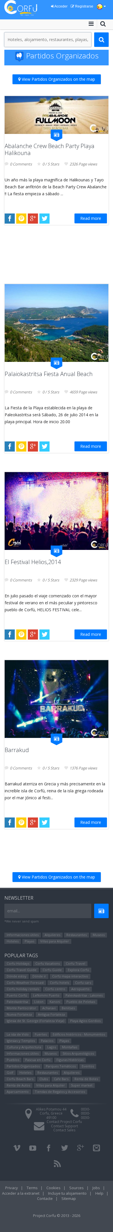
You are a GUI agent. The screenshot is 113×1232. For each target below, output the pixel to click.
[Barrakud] (56, 699)
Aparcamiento (18, 1091)
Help (99, 1193)
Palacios (47, 1040)
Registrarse (83, 6)
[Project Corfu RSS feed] (57, 1164)
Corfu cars (83, 982)
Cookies (53, 1187)
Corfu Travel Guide (22, 970)
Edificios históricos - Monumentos (79, 1034)
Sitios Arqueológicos (78, 1053)
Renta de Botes (86, 1079)
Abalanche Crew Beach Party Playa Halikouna (49, 149)
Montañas (69, 1047)
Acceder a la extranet (20, 1193)
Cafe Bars (61, 1079)
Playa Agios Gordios (85, 1021)
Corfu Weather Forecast (25, 982)
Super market (81, 1085)
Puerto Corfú (17, 995)
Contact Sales (64, 1130)
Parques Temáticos (61, 1066)
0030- (85, 1109)
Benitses (68, 1008)
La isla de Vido (18, 1034)
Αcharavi (49, 1008)
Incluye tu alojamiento (67, 1193)
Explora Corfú (78, 970)
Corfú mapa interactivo (70, 976)
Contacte (45, 1198)
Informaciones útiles (23, 935)
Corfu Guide (52, 970)
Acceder (61, 6)
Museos (99, 935)
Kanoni (55, 1001)
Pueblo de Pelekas (80, 1001)
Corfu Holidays (18, 963)
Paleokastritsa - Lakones (84, 995)
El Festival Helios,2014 (33, 562)
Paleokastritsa (17, 1001)
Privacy (11, 1187)
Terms (32, 1187)
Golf (10, 1072)
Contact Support (64, 1126)
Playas (29, 941)
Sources (76, 1187)
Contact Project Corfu (64, 1121)
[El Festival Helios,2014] (56, 511)
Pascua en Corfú (37, 1060)
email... (13, 911)
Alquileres (52, 935)
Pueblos (13, 1060)
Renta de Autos (18, 1085)
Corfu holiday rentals (23, 989)
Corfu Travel (75, 963)
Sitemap (68, 1198)
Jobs (96, 1187)
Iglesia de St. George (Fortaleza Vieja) (35, 1021)
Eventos (88, 1066)
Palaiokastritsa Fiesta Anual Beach (49, 374)
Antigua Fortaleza (51, 1014)
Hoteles (13, 941)
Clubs (43, 1079)
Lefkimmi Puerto (46, 995)
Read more (90, 218)
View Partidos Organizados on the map (58, 79)
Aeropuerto (80, 989)
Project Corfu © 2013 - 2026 (56, 1215)
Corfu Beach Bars (20, 1079)
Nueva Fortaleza (19, 1014)
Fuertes (41, 1034)
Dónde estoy (16, 976)
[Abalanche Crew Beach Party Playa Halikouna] (56, 115)
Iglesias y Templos (21, 1040)
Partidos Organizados (23, 1066)
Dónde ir (39, 976)
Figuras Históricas (70, 1060)
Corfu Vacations (47, 963)
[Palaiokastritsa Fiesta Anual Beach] (56, 323)
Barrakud (17, 750)
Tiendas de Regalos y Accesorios (60, 1091)
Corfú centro (55, 989)
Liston (38, 1001)
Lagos (51, 1047)
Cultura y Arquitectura (24, 1047)
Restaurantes (76, 935)
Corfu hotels (59, 982)
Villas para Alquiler (54, 941)
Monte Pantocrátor (21, 1008)
